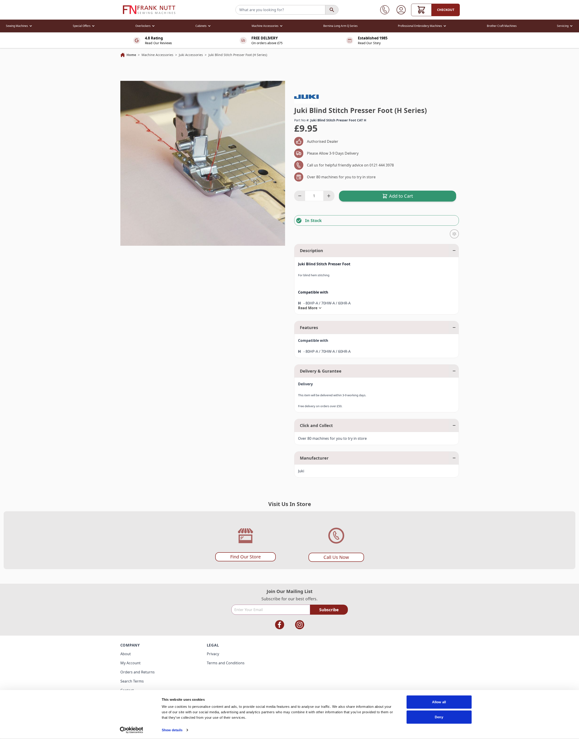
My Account (130, 662)
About (125, 653)
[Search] (331, 9)
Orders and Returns (137, 672)
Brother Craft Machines (502, 26)
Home (131, 55)
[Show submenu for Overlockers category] (153, 26)
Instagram (299, 624)
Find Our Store (245, 557)
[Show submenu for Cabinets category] (209, 26)
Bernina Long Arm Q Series (340, 26)
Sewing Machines (17, 26)
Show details (172, 730)
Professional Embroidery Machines (420, 26)
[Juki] (306, 97)
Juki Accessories (191, 55)
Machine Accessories (265, 26)
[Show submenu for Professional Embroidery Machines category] (444, 26)
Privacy (213, 653)
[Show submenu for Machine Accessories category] (281, 26)
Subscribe (329, 609)
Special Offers (82, 26)
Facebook (279, 624)
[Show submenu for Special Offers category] (93, 26)
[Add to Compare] (454, 233)
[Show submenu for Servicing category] (571, 26)
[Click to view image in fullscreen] (202, 163)
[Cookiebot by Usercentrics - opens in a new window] (131, 730)
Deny (439, 717)
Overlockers (143, 26)
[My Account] (401, 9)
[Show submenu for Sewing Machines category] (30, 26)
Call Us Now (336, 557)
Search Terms (132, 681)
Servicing (563, 26)
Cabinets (201, 26)
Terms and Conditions (226, 662)
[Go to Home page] (149, 10)
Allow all (439, 702)
